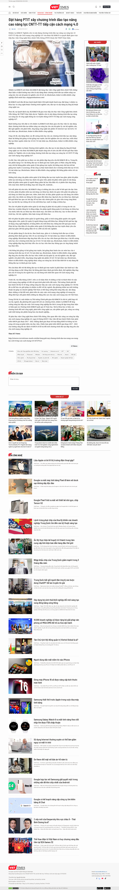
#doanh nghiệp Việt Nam (67, 358)
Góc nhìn (24, 13)
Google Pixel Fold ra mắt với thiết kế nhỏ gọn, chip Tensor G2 (91, 202)
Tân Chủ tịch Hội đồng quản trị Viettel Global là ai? (56, 639)
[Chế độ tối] (100, 7)
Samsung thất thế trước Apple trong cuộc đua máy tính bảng (56, 701)
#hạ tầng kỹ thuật (31, 358)
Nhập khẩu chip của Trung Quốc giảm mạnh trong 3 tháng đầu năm (56, 561)
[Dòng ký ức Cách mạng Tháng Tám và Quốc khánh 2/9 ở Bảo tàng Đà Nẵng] (72, 433)
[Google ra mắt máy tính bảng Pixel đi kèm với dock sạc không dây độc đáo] (104, 190)
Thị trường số (59, 13)
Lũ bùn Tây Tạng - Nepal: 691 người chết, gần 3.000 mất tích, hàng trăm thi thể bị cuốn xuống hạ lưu (46, 420)
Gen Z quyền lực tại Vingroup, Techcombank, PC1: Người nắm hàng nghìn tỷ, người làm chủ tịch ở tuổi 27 (20, 445)
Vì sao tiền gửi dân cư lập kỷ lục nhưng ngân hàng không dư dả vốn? (72, 419)
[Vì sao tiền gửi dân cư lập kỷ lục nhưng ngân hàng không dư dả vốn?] (72, 409)
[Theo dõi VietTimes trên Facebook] (96, 878)
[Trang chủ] (10, 13)
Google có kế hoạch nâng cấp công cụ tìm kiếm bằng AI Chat (54, 801)
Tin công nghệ (15, 455)
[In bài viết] (69, 29)
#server (67, 354)
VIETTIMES (59, 7)
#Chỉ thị (19, 361)
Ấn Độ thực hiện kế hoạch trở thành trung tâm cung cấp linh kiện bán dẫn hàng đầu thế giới (92, 229)
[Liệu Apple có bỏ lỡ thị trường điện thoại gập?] (104, 181)
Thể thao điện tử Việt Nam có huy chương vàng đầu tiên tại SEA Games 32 (56, 840)
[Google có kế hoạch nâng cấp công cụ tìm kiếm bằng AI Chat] (20, 806)
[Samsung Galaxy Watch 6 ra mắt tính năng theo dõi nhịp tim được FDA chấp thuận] (20, 726)
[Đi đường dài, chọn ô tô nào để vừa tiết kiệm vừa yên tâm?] (98, 433)
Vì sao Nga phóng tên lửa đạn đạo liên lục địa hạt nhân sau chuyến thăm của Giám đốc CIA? (94, 138)
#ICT (63, 351)
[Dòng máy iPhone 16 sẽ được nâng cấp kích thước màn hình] (20, 686)
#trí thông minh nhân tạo (49, 354)
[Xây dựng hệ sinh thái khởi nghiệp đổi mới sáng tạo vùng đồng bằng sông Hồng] (20, 606)
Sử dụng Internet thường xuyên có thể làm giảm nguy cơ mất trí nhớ (55, 741)
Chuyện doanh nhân (90, 13)
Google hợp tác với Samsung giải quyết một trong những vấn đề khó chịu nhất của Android (56, 781)
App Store (100, 888)
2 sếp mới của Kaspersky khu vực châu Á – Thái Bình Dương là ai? (55, 821)
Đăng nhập (106, 6)
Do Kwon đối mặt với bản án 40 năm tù (50, 759)
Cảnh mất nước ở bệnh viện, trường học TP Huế (93, 64)
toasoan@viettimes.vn (101, 871)
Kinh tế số (32, 13)
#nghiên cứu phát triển (43, 358)
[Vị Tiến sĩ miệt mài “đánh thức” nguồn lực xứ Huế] (98, 409)
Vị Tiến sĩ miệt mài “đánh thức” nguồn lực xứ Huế (98, 419)
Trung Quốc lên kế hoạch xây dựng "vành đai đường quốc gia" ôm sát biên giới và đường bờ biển (94, 164)
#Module (37, 354)
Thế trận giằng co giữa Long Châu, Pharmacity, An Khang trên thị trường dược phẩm (20, 420)
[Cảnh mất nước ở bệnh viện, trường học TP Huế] (97, 54)
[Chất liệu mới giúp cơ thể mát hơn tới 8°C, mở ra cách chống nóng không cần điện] (97, 75)
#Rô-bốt (73, 354)
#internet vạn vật (55, 351)
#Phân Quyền (20, 354)
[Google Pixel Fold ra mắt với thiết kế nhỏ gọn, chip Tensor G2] (104, 201)
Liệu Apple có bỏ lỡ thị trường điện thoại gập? (92, 180)
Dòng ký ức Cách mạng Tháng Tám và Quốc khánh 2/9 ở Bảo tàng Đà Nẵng (72, 445)
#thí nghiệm (55, 358)
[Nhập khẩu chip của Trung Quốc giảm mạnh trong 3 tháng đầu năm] (20, 566)
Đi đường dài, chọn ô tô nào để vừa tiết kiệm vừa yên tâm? (98, 444)
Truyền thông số (104, 13)
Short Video (70, 13)
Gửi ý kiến (75, 388)
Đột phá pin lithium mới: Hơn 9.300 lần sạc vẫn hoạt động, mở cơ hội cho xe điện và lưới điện (94, 113)
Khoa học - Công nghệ (45, 13)
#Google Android (28, 361)
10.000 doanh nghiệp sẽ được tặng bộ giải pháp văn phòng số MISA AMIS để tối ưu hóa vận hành (56, 621)
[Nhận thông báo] (96, 7)
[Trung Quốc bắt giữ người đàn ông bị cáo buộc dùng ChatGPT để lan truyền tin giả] (20, 586)
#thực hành (44, 361)
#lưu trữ (37, 361)
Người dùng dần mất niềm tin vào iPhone (52, 659)
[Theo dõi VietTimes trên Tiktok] (105, 878)
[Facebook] (66, 29)
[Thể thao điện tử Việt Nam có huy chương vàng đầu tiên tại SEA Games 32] (20, 845)
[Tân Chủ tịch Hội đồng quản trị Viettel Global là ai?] (20, 646)
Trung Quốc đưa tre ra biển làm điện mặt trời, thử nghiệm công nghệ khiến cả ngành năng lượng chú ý (46, 445)
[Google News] (75, 29)
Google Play (107, 888)
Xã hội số (16, 13)
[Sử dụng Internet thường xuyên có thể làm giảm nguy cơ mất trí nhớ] (20, 746)
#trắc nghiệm (20, 358)
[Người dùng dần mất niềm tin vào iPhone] (20, 666)
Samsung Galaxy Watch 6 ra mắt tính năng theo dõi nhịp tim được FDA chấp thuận (56, 721)
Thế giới (79, 13)
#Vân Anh (59, 354)
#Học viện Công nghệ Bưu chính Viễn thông (28, 351)
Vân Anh (13, 29)
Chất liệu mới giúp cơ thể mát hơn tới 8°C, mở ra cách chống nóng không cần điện (94, 88)
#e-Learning (45, 351)
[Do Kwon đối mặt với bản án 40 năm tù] (20, 766)
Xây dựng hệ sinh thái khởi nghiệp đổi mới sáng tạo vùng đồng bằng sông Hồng (56, 601)
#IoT (68, 351)
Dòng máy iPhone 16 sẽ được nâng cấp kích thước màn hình (55, 681)
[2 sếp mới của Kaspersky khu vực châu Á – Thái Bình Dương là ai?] (20, 825)
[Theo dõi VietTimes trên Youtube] (102, 878)
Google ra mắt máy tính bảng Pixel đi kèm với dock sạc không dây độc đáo (92, 191)
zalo (99, 878)
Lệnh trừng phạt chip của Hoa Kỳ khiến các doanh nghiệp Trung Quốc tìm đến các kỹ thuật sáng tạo (92, 215)
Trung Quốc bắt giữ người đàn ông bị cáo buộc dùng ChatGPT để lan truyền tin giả (54, 581)
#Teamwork (30, 354)
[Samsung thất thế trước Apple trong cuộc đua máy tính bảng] (20, 706)
